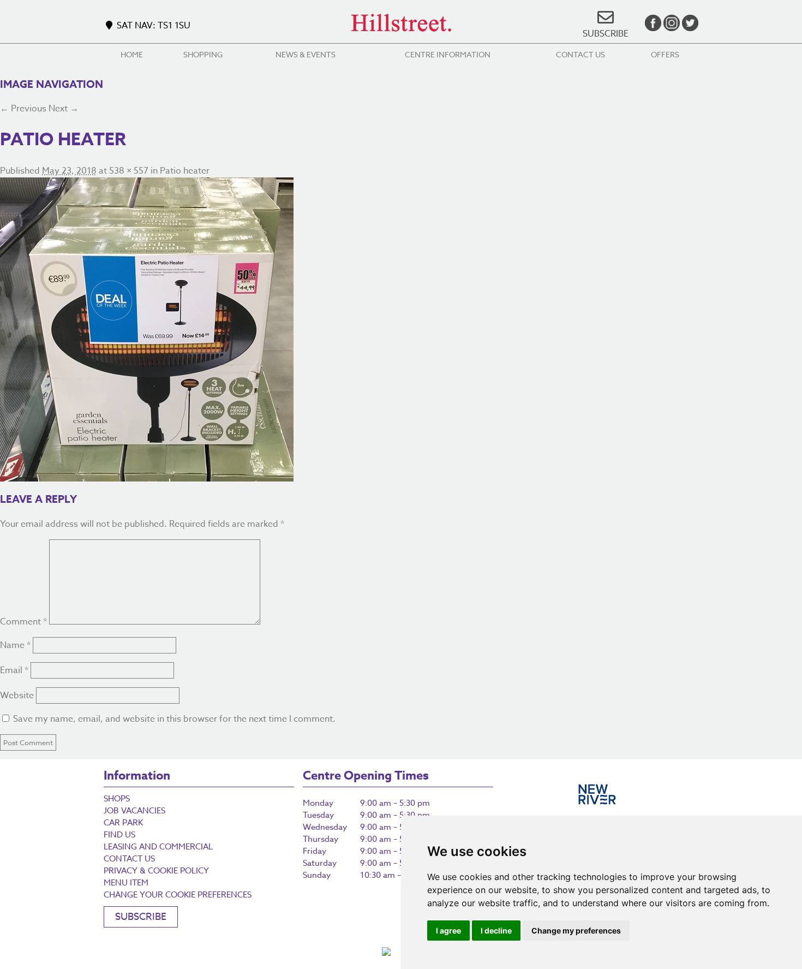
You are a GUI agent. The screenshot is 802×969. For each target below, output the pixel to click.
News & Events (306, 54)
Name (15, 645)
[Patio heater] (401, 329)
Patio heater (185, 170)
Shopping (203, 54)
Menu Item (126, 883)
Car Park (123, 823)
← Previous (23, 108)
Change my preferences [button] (576, 930)
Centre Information (447, 54)
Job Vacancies (134, 811)
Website (17, 695)
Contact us (580, 54)
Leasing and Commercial (158, 847)
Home (132, 54)
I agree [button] (448, 930)
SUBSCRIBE (606, 33)
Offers (665, 54)
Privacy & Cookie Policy (156, 871)
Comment (23, 621)
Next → (64, 108)
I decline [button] (496, 930)
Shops (117, 799)
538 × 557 (128, 170)
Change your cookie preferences (178, 895)
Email (14, 670)
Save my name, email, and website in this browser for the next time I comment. (174, 719)
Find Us (119, 835)
